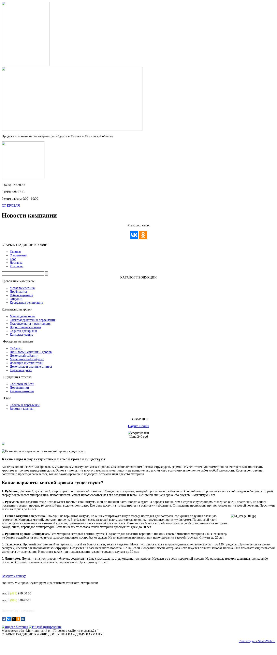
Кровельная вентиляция (26, 302)
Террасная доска (21, 370)
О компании (18, 255)
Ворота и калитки (22, 408)
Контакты (16, 266)
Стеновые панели (22, 384)
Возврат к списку (14, 576)
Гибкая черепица (21, 295)
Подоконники (19, 387)
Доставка (16, 262)
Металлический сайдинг (27, 359)
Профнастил (18, 291)
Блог (13, 259)
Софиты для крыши (23, 331)
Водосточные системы (25, 327)
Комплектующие (21, 334)
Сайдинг (16, 348)
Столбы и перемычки (25, 405)
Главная (15, 251)
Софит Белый (138, 426)
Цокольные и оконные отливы (31, 366)
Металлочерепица (22, 288)
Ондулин (16, 299)
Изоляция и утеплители (26, 363)
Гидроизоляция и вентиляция (30, 323)
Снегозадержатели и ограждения (32, 320)
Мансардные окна (22, 316)
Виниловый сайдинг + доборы (31, 352)
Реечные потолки (22, 391)
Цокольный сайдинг (24, 355)
